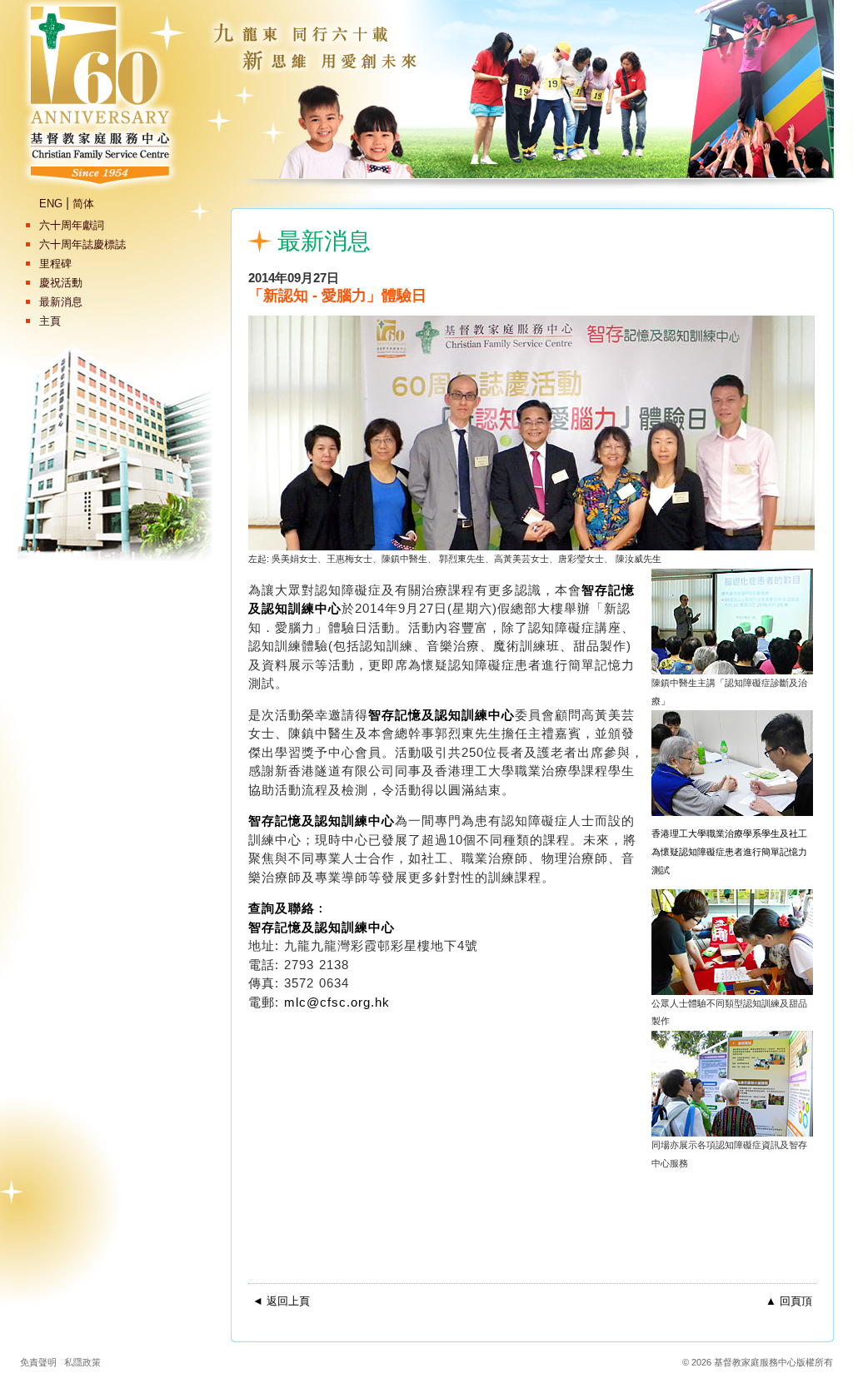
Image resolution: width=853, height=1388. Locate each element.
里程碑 (55, 263)
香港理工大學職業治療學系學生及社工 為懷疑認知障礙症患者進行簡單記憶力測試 (729, 851)
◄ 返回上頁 (281, 1301)
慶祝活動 (60, 282)
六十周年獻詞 (71, 225)
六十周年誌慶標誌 (82, 244)
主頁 (50, 321)
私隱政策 (82, 1362)
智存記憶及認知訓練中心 (441, 715)
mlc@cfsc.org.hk (337, 1002)
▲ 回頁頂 (789, 1301)
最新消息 (60, 302)
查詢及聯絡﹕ (288, 908)
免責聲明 (38, 1362)
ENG (50, 203)
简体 (83, 203)
